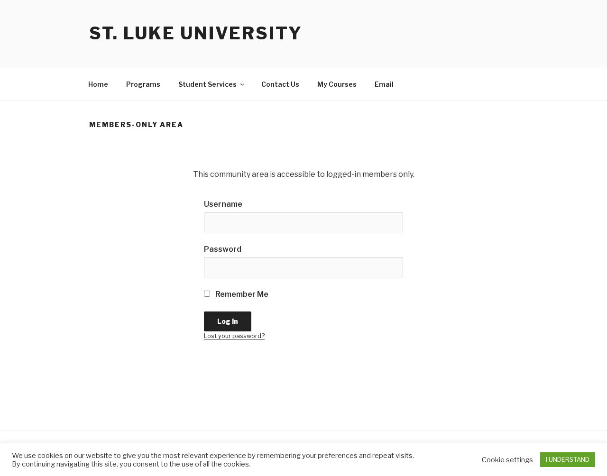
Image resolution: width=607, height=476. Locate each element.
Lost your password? (234, 335)
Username (223, 204)
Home (98, 84)
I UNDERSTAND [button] (567, 459)
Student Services (207, 84)
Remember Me (241, 294)
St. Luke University (196, 33)
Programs (143, 84)
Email (384, 84)
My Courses (337, 84)
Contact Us (280, 84)
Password (222, 249)
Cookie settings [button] (507, 460)
